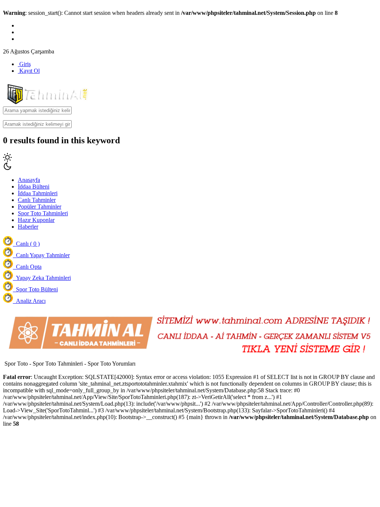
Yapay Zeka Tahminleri (42, 278)
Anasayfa (29, 180)
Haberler (28, 226)
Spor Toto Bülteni (35, 289)
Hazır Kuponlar (36, 220)
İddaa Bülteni (33, 186)
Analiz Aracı (29, 301)
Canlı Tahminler (37, 200)
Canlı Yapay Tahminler (41, 255)
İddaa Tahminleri (38, 193)
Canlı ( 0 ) (26, 244)
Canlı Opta (27, 267)
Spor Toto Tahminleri (43, 213)
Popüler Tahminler (39, 206)
